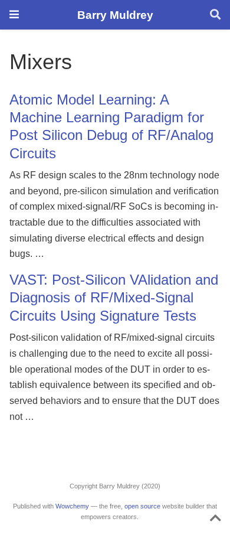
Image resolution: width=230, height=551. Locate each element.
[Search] (215, 15)
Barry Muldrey (115, 14)
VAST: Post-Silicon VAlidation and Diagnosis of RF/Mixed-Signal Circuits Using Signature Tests (113, 298)
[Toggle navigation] (14, 14)
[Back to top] (215, 520)
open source (142, 506)
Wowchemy (72, 506)
